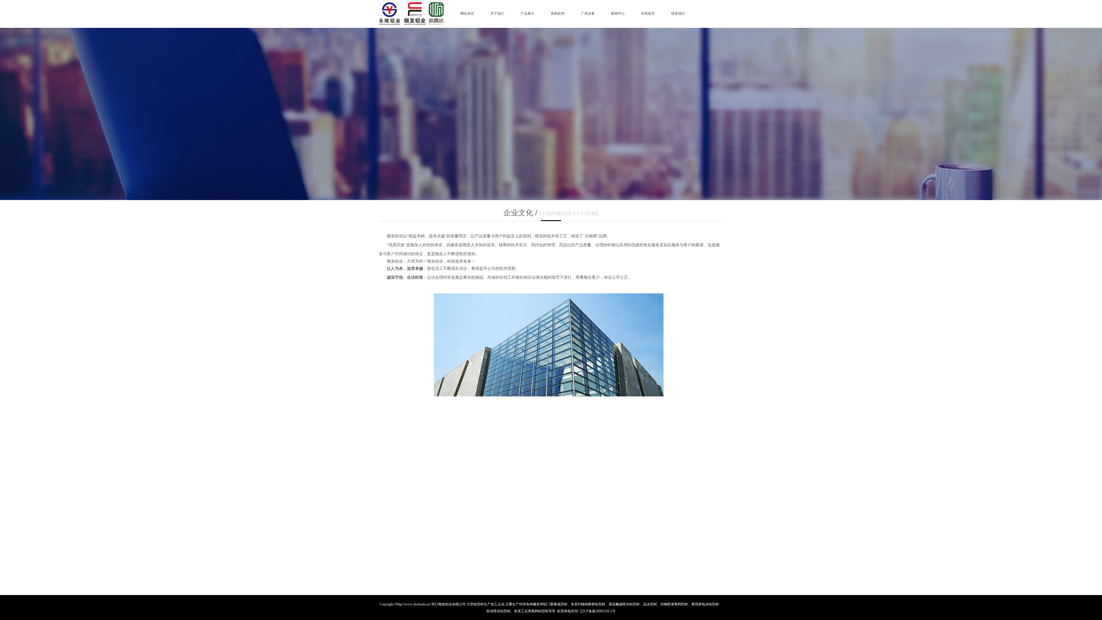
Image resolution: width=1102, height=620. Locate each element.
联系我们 (678, 13)
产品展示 (527, 13)
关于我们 (497, 13)
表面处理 (557, 13)
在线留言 (648, 13)
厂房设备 (588, 13)
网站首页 (467, 13)
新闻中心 (618, 13)
